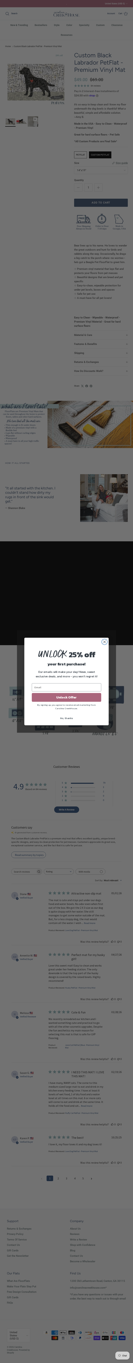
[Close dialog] (104, 642)
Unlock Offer (66, 697)
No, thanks (66, 718)
